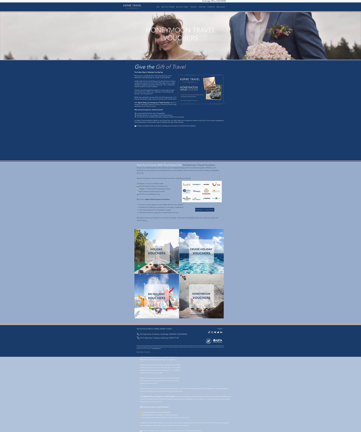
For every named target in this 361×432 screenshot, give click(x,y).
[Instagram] (212, 332)
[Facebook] (215, 332)
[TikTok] (209, 332)
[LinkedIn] (221, 332)
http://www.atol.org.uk (156, 348)
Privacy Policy (147, 352)
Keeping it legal (140, 352)
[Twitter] (218, 332)
